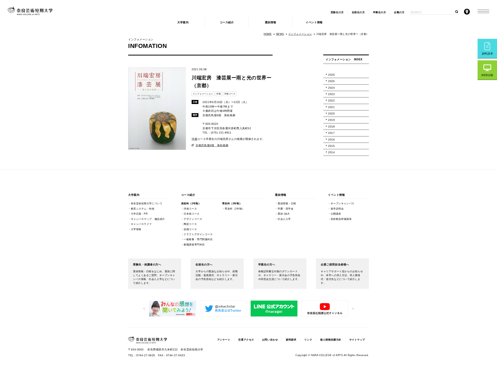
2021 (331, 107)
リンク (308, 339)
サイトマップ (357, 339)
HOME (268, 34)
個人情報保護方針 (330, 339)
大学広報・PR (139, 213)
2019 (331, 119)
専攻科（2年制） (232, 203)
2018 (331, 126)
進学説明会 (337, 208)
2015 (331, 145)
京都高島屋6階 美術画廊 (211, 145)
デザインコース (193, 219)
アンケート (223, 339)
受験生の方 (337, 12)
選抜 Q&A (283, 213)
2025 (331, 81)
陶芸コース (190, 224)
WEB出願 (487, 75)
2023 (331, 94)
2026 (331, 74)
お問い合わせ (270, 339)
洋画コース (190, 208)
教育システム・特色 (143, 208)
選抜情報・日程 (287, 203)
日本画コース (191, 213)
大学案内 (183, 22)
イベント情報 (314, 22)
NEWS (280, 34)
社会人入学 (284, 219)
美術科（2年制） (191, 203)
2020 (331, 113)
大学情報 (136, 229)
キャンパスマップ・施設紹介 (148, 219)
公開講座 (336, 213)
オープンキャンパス (342, 203)
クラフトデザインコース (198, 234)
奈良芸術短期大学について (146, 203)
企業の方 (399, 12)
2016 (331, 139)
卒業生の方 (379, 12)
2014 (331, 152)
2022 (331, 100)
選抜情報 (270, 22)
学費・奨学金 (285, 208)
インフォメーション (300, 34)
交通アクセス (246, 339)
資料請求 (487, 53)
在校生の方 (358, 12)
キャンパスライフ (141, 224)
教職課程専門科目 (194, 244)
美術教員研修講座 (341, 219)
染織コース (190, 229)
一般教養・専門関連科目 (198, 239)
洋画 (194, 138)
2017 (331, 132)
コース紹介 (227, 22)
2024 (331, 87)
